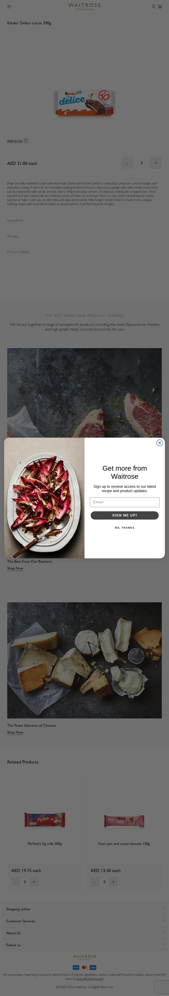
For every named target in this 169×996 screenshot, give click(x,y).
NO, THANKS (125, 527)
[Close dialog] (160, 443)
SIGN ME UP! (124, 515)
